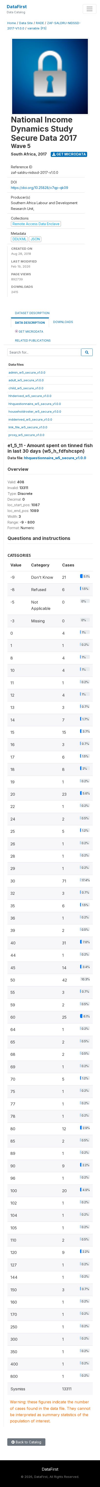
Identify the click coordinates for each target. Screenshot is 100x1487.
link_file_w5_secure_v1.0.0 (27, 427)
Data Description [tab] (30, 322)
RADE (40, 23)
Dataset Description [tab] (32, 313)
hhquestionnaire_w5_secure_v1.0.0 (34, 404)
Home (11, 23)
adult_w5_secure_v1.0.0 (26, 380)
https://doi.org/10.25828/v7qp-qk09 (39, 188)
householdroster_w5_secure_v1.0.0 (34, 411)
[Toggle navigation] (89, 9)
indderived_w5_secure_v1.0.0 (30, 419)
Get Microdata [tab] (30, 331)
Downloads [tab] (63, 322)
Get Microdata (71, 154)
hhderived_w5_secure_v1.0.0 (29, 396)
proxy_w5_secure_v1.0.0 (26, 435)
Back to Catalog (28, 1442)
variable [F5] (36, 28)
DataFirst (17, 6)
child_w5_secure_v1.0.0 (25, 388)
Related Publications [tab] (33, 340)
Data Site (26, 23)
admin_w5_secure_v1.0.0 (26, 372)
